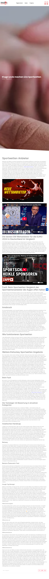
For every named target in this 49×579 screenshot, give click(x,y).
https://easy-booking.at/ (37, 392)
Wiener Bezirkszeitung (28, 166)
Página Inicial (19, 3)
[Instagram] (47, 2)
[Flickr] (47, 4)
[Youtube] (45, 4)
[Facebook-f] (45, 2)
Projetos (32, 3)
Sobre (26, 3)
